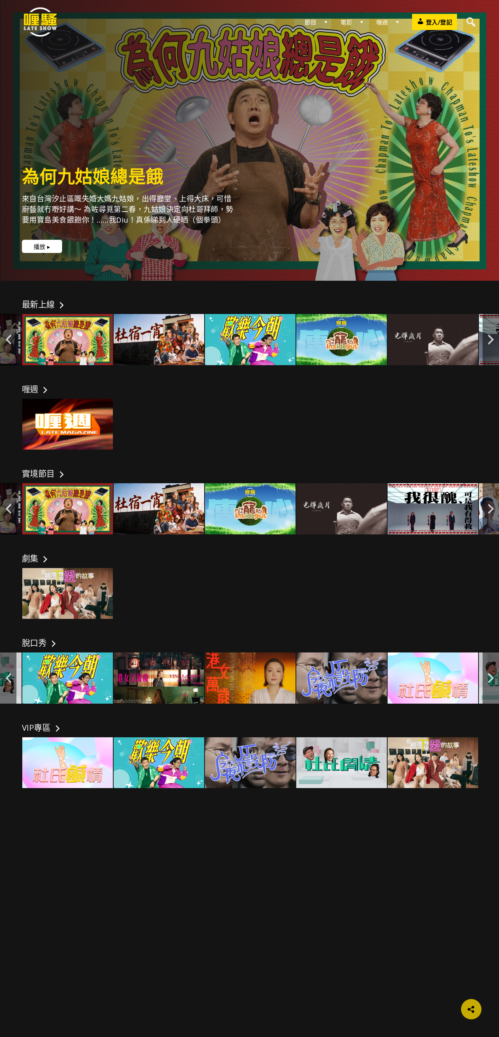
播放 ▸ (42, 247)
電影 (346, 22)
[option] (67, 339)
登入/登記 (438, 22)
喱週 (382, 22)
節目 (311, 22)
